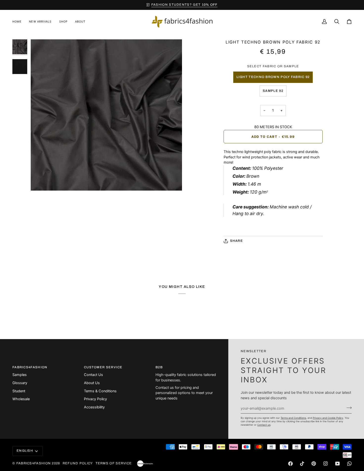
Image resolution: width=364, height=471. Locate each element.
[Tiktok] (302, 463)
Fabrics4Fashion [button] (30, 367)
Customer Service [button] (103, 367)
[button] (63, 21)
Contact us (263, 424)
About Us (92, 383)
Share (236, 241)
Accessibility (94, 407)
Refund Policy (78, 463)
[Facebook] (290, 463)
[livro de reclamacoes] (145, 463)
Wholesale (21, 399)
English (25, 450)
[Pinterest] (314, 463)
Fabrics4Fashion (33, 463)
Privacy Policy (95, 399)
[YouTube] (337, 463)
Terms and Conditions (293, 417)
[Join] (347, 408)
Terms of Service (114, 463)
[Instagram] (325, 463)
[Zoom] (40, 181)
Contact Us (93, 374)
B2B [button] (159, 367)
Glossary (19, 383)
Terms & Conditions (100, 391)
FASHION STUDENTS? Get (184, 4)
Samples (19, 374)
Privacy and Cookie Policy (328, 417)
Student (18, 391)
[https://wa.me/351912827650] (349, 463)
